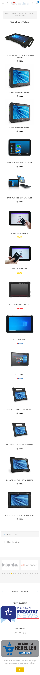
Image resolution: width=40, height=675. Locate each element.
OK (20, 670)
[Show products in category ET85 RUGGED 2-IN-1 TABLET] (19, 183)
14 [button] (25, 573)
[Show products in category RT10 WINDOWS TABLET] (19, 289)
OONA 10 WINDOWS (19, 233)
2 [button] (4, 573)
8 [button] (15, 573)
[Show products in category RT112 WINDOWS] (19, 324)
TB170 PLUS (19, 375)
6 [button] (11, 573)
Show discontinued (13, 542)
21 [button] (37, 573)
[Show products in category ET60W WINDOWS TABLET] (19, 77)
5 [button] (9, 573)
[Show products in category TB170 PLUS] (19, 359)
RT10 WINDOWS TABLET (19, 304)
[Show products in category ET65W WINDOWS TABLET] (19, 112)
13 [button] (23, 573)
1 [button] (2, 573)
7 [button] (13, 573)
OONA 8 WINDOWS (19, 269)
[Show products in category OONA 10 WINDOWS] (19, 218)
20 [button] (35, 573)
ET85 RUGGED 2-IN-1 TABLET (19, 198)
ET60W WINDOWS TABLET (20, 92)
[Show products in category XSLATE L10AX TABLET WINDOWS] (19, 500)
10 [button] (18, 573)
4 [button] (7, 573)
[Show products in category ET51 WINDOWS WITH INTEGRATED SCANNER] (19, 40)
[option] (10, 565)
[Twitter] (15, 633)
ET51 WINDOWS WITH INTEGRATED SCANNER (20, 56)
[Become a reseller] (20, 649)
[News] (20, 614)
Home (7, 13)
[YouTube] (24, 633)
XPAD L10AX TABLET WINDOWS (19, 445)
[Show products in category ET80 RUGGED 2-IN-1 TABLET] (19, 147)
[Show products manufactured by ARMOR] (10, 565)
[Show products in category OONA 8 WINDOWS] (19, 254)
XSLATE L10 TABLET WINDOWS (19, 480)
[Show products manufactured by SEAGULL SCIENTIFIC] (29, 565)
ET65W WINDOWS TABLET (20, 127)
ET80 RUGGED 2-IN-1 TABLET (19, 163)
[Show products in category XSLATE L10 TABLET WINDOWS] (19, 465)
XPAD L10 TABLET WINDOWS (19, 410)
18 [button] (32, 573)
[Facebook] (20, 633)
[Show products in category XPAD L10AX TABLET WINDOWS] (19, 429)
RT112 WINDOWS (20, 339)
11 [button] (20, 573)
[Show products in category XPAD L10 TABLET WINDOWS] (19, 394)
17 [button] (30, 573)
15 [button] (27, 573)
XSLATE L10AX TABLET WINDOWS (19, 515)
